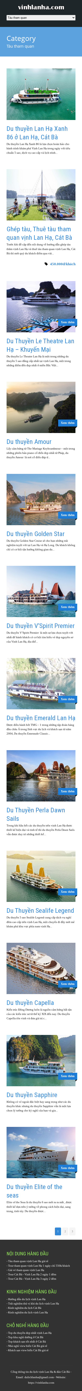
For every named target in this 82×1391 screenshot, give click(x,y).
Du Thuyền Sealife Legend (40, 910)
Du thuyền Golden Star (36, 534)
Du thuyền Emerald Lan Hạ (41, 718)
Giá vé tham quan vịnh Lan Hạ (26, 1270)
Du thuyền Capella (30, 1002)
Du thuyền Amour (29, 441)
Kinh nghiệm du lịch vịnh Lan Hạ (28, 1312)
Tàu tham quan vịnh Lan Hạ (24, 1261)
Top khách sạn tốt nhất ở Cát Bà (27, 1341)
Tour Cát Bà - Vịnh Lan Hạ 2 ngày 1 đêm (32, 1274)
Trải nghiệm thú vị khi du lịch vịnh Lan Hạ (33, 1303)
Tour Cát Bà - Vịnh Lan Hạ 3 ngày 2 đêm (32, 1278)
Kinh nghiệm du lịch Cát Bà (24, 1307)
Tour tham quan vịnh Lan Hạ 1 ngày (29, 1265)
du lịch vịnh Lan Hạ (41, 1371)
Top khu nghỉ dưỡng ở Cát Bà (25, 1337)
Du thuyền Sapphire (32, 1095)
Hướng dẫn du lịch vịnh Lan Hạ (26, 1299)
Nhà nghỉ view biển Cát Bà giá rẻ (27, 1346)
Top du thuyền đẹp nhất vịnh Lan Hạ (30, 1332)
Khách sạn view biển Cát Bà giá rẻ (28, 1350)
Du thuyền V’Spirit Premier (41, 626)
